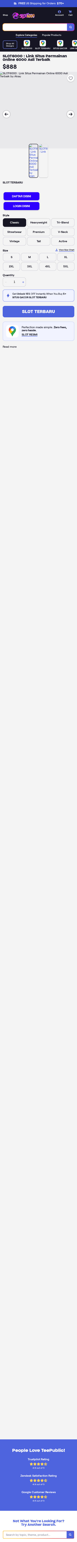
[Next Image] (70, 114)
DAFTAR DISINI (21, 196)
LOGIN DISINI (21, 206)
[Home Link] (24, 15)
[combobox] (35, 27)
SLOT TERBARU (38, 311)
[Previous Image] (6, 114)
